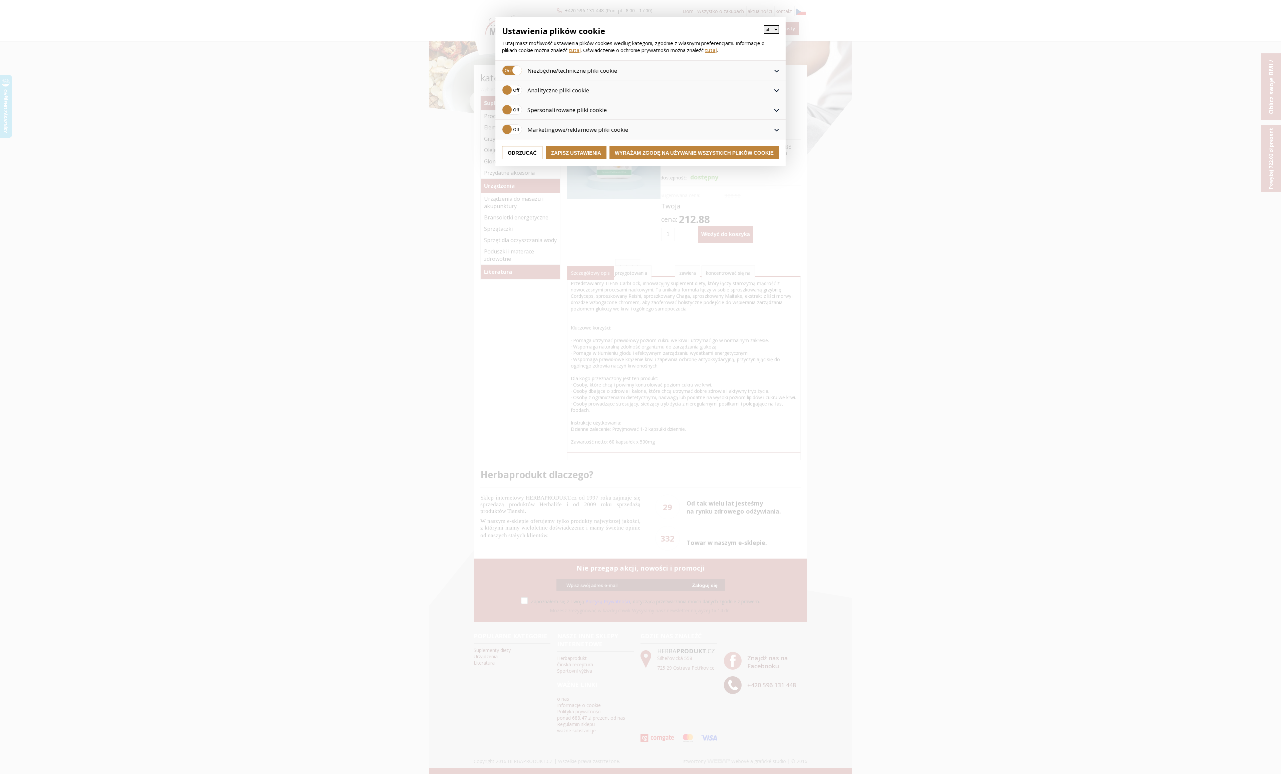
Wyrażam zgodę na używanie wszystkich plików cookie (694, 153)
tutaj (575, 50)
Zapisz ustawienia (576, 153)
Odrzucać (522, 153)
